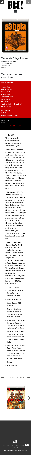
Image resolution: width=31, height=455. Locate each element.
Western (3, 67)
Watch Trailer (15, 125)
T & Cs (12, 445)
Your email (7, 427)
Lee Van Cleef (8, 63)
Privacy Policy (5, 445)
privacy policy (21, 437)
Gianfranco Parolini (11, 61)
